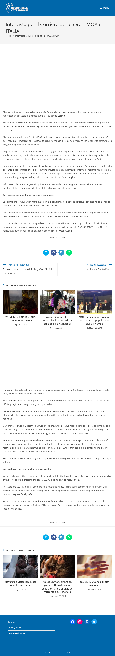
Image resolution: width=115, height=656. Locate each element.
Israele (28, 112)
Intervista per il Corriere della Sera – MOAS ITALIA (37, 35)
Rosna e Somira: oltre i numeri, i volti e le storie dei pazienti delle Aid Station (57, 320)
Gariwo (61, 115)
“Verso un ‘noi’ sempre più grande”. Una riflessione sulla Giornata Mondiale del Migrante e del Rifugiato (57, 587)
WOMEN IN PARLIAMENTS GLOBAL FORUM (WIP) (20, 318)
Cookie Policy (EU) (16, 633)
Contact (12, 622)
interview (12, 400)
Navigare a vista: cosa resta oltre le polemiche (20, 583)
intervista (20, 122)
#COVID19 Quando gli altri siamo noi (94, 583)
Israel (24, 390)
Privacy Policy (14, 627)
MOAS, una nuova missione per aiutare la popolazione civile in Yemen (94, 320)
